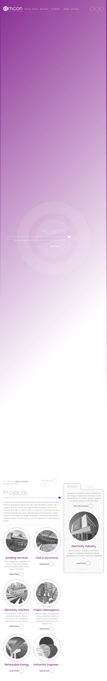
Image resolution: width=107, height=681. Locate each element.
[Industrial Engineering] (47, 648)
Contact (75, 8)
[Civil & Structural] (47, 541)
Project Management (47, 610)
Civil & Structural (47, 558)
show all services (81, 506)
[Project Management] (47, 593)
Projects (56, 8)
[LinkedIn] (102, 9)
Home (27, 8)
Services (44, 8)
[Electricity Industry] (17, 593)
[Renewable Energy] (17, 648)
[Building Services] (17, 541)
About (35, 8)
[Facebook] (92, 9)
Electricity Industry (16, 610)
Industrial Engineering (47, 664)
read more (55, 246)
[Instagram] (97, 9)
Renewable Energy (17, 664)
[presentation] (8, 238)
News (66, 8)
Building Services (17, 558)
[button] (77, 568)
